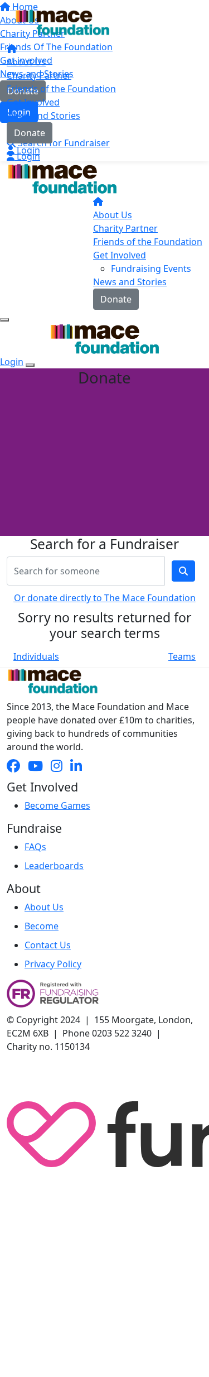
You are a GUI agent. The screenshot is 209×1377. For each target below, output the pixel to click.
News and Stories (43, 115)
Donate (29, 133)
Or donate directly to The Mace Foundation (105, 598)
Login (27, 150)
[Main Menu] (4, 320)
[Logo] (62, 22)
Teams (182, 656)
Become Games (57, 805)
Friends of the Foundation (61, 89)
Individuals (36, 656)
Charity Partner (39, 75)
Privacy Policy (53, 964)
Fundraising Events (151, 268)
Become (42, 926)
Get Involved (33, 102)
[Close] (30, 365)
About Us (26, 62)
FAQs (35, 847)
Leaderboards (54, 866)
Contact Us (48, 945)
